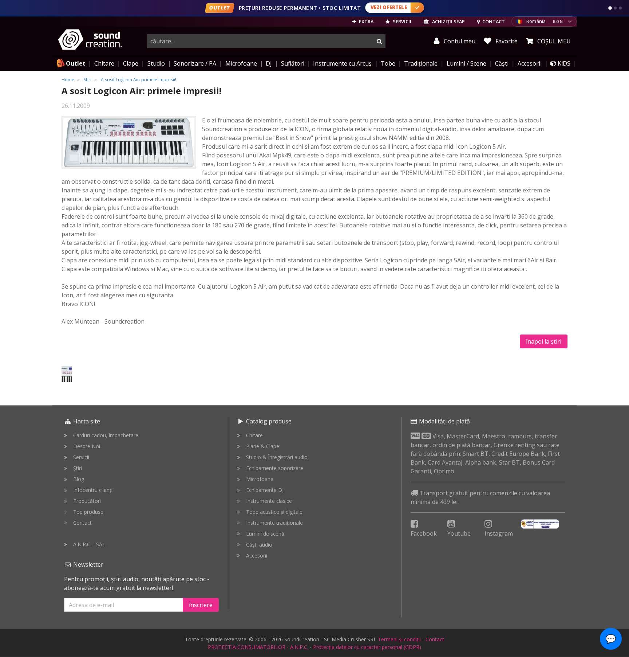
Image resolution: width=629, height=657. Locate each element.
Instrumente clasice (269, 500)
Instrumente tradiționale (274, 522)
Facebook (424, 533)
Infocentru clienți (92, 489)
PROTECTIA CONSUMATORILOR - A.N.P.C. (258, 647)
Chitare (104, 63)
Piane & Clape (262, 446)
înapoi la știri (543, 341)
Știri (77, 468)
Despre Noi (86, 446)
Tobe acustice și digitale (274, 511)
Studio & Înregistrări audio (277, 457)
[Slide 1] (610, 8)
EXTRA (365, 21)
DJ (269, 63)
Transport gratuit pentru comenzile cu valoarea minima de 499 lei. (480, 497)
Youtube (459, 533)
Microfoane (241, 63)
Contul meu (458, 41)
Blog (78, 479)
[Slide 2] (615, 8)
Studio (156, 63)
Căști (502, 63)
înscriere (201, 605)
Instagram (498, 533)
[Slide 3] (620, 8)
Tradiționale (421, 63)
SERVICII (401, 21)
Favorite (506, 41)
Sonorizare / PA (195, 63)
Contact (82, 522)
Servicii (81, 457)
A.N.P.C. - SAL (89, 544)
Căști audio (259, 544)
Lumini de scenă (265, 533)
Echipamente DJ (265, 489)
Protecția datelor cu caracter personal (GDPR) (367, 647)
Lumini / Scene (466, 63)
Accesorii (530, 63)
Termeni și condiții (399, 639)
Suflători (292, 63)
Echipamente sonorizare (274, 468)
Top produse (88, 511)
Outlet (76, 63)
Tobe (388, 63)
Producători (87, 500)
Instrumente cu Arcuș (342, 63)
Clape (130, 63)
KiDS (563, 63)
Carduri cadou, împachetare (105, 435)
